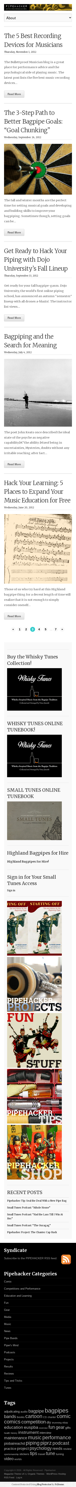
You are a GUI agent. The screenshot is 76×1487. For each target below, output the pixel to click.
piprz (46, 1443)
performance (56, 1437)
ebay (65, 1422)
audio (24, 1411)
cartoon (33, 1416)
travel (41, 1454)
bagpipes (57, 1410)
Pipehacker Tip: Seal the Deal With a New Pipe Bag (37, 1200)
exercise (43, 1428)
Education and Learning (18, 1295)
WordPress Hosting (56, 1474)
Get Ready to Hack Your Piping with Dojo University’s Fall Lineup (36, 259)
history (14, 1433)
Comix (8, 1281)
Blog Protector (44, 1484)
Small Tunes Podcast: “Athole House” (28, 1207)
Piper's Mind (11, 1345)
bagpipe (36, 1411)
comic (64, 1416)
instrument (28, 1432)
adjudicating (12, 1411)
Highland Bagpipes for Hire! (28, 861)
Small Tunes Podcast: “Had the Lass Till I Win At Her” (35, 1216)
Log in (19, 1477)
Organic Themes (36, 1474)
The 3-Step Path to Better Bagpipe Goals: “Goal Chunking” (33, 121)
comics (12, 1421)
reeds (57, 1448)
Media (7, 1316)
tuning (60, 1454)
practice (10, 1449)
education (13, 1427)
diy (49, 1422)
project (23, 1448)
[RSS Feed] (66, 1263)
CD (45, 1417)
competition (33, 1421)
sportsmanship (11, 1454)
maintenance (15, 1438)
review (67, 1448)
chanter (52, 1417)
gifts (68, 1427)
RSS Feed (9, 1477)
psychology (41, 1448)
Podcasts (9, 1352)
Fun (6, 1302)
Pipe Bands (11, 1338)
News (7, 1331)
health (7, 1433)
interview (45, 1432)
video (9, 1458)
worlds (18, 1459)
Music (7, 1324)
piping (33, 1443)
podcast (60, 1443)
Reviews (9, 1373)
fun (51, 1427)
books (21, 1417)
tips (33, 1453)
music (35, 1437)
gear (60, 1427)
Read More (14, 94)
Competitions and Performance (22, 1288)
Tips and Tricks (13, 1380)
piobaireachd (14, 1443)
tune (50, 1453)
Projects (9, 1359)
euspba (31, 1427)
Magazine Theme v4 (14, 1474)
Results (8, 1366)
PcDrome (59, 1484)
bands (10, 1416)
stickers (24, 1454)
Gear (7, 1309)
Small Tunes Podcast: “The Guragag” (29, 1225)
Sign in (11, 890)
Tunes (7, 1387)
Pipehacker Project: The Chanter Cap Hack (32, 1232)
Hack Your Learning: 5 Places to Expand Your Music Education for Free (37, 491)
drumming (57, 1422)
